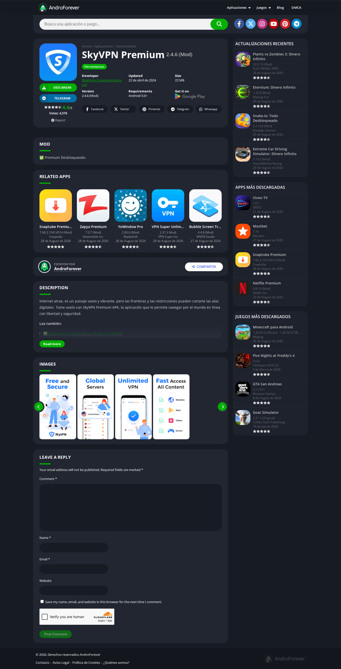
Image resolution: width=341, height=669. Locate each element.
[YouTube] (274, 24)
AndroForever (67, 268)
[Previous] (38, 406)
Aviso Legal (61, 662)
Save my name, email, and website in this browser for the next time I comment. (103, 602)
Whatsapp (210, 109)
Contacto (42, 662)
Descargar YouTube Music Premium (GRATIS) (85, 333)
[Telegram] (297, 24)
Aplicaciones (236, 7)
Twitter (124, 109)
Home (86, 46)
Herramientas (126, 46)
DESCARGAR (62, 87)
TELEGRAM (62, 98)
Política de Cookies (86, 662)
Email (44, 559)
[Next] (222, 406)
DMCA (296, 7)
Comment (48, 478)
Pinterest (154, 109)
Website (45, 580)
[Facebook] (239, 24)
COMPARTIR (206, 267)
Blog (280, 7)
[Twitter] (251, 24)
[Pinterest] (285, 24)
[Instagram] (262, 24)
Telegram (183, 109)
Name (45, 537)
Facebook (97, 109)
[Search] (219, 24)
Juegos (262, 7)
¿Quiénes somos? (116, 662)
